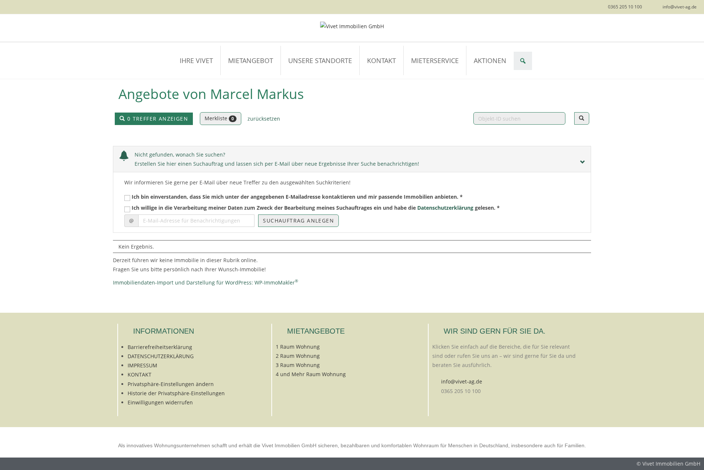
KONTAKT (381, 60)
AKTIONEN (490, 60)
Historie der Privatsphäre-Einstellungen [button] (176, 393)
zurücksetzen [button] (263, 118)
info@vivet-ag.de (461, 381)
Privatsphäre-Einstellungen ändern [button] (171, 384)
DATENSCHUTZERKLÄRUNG (161, 356)
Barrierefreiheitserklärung (160, 347)
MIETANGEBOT (250, 60)
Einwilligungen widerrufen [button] (160, 402)
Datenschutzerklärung (445, 207)
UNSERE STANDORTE (320, 60)
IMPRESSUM (142, 365)
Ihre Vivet (196, 60)
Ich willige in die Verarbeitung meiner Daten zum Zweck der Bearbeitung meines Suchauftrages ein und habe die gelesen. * (315, 207)
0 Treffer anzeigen (156, 118)
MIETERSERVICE (435, 60)
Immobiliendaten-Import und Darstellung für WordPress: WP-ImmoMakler (205, 282)
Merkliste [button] (219, 118)
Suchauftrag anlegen (298, 220)
